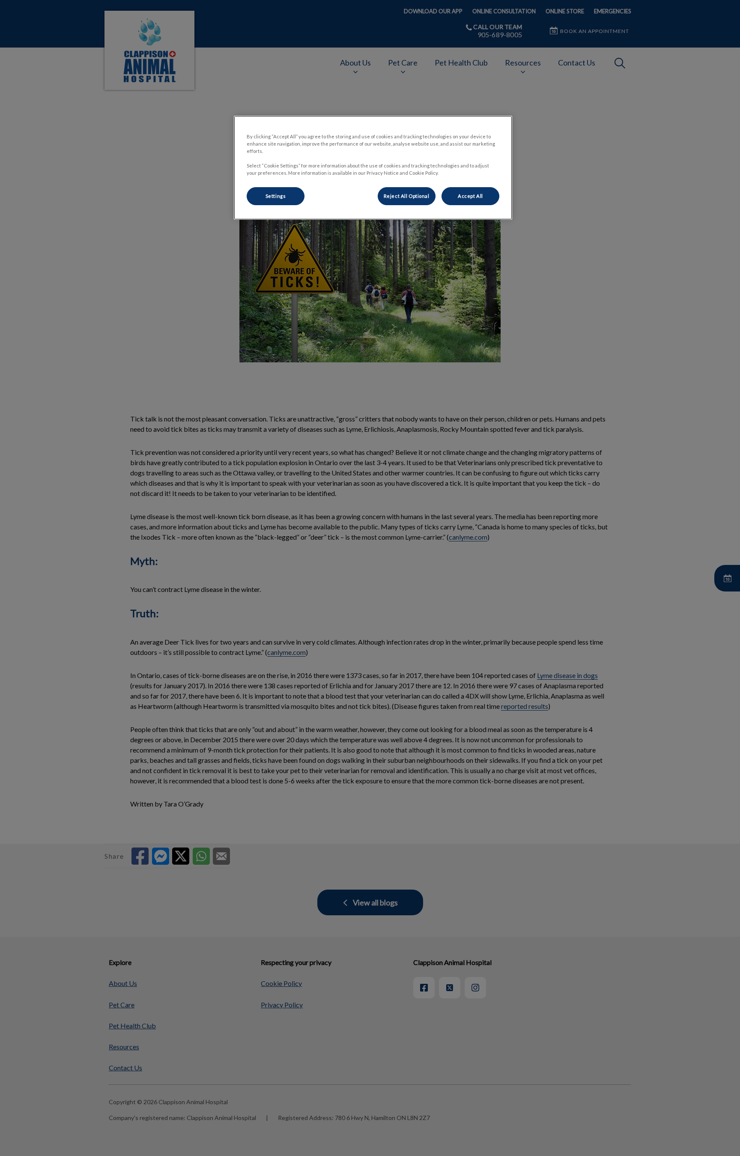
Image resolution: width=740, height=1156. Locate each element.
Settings (276, 196)
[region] (373, 168)
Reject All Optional (407, 196)
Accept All (470, 196)
